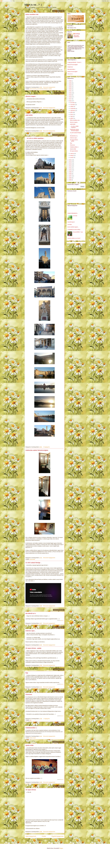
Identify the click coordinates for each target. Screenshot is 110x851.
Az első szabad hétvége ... (34, 562)
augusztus (72, 110)
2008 (70, 173)
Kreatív (34, 737)
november (72, 104)
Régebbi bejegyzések (57, 836)
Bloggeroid (62, 620)
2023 (70, 87)
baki (30, 720)
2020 (70, 92)
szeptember (73, 108)
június (71, 114)
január (71, 157)
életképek (45, 88)
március (72, 153)
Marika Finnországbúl (72, 71)
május (71, 116)
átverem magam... (31, 96)
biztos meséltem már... (32, 14)
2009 (70, 171)
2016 (70, 100)
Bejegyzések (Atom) (47, 840)
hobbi (30, 737)
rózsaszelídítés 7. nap (78, 232)
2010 (70, 169)
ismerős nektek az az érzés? (74, 238)
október (72, 106)
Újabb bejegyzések (31, 836)
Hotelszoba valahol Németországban (37, 450)
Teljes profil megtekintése (76, 36)
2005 (70, 179)
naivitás (50, 88)
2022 (70, 88)
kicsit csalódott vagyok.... (73, 226)
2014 (70, 162)
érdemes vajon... (31, 631)
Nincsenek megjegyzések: (49, 87)
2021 (70, 90)
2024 (70, 85)
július (71, 112)
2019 (70, 94)
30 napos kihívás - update (33, 648)
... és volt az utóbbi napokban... (35, 138)
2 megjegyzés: (46, 447)
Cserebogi (77, 33)
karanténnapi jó (71, 222)
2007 (70, 175)
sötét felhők (29, 115)
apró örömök (40, 88)
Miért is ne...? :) (33, 4)
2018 (70, 96)
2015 (70, 160)
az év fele (75, 215)
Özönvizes (29, 694)
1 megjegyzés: (46, 718)
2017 (70, 98)
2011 (70, 168)
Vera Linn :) (70, 73)
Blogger (61, 848)
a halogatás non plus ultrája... (74, 229)
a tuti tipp (70, 224)
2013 (70, 164)
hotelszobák (32, 559)
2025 (70, 83)
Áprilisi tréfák (29, 745)
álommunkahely (33, 88)
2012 (70, 166)
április (71, 118)
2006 (70, 177)
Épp (27, 673)
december (72, 102)
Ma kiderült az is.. (31, 613)
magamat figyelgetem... (73, 213)
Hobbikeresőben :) (31, 728)
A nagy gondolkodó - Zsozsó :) (74, 62)
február (72, 155)
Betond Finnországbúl (73, 64)
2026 (70, 81)
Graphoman (70, 66)
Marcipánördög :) (71, 69)
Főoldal (44, 836)
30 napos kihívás (31, 790)
